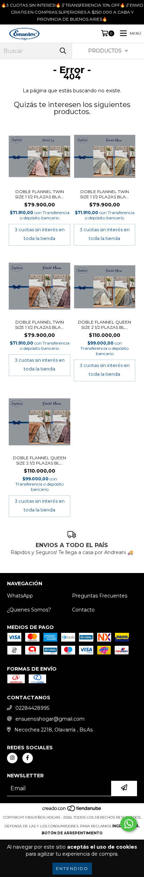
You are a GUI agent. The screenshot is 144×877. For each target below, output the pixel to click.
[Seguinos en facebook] (27, 758)
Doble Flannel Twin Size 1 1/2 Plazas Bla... (39, 194)
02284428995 (32, 708)
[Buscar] (63, 51)
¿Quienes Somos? (29, 610)
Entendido (72, 868)
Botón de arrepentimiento (72, 833)
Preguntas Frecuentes (99, 596)
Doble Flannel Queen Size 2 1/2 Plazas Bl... (104, 324)
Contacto (83, 610)
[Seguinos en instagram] (12, 758)
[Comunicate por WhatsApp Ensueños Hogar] (128, 824)
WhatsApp (20, 596)
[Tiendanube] (72, 810)
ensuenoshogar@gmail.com (50, 719)
